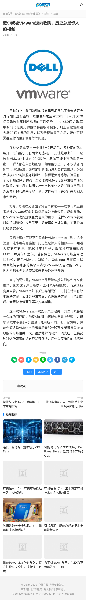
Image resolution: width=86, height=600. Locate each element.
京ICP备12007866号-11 (25, 594)
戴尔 (56, 372)
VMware (42, 372)
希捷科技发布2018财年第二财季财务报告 (21, 404)
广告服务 (37, 589)
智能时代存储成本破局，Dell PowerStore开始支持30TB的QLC (63, 451)
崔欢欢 (21, 386)
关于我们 (25, 589)
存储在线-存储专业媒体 (43, 5)
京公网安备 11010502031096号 (56, 594)
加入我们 (49, 589)
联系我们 (60, 589)
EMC (29, 372)
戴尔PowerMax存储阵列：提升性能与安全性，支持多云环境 (22, 567)
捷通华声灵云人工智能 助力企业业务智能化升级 (64, 404)
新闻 (46, 13)
